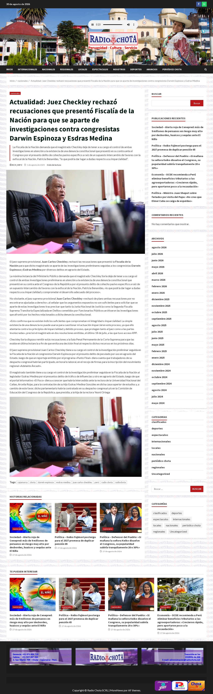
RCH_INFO (17, 165)
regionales (66, 69)
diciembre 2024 (160, 364)
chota (32, 482)
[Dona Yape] (163, 685)
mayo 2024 (158, 403)
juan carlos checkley (82, 482)
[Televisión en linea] (196, 685)
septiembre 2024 (161, 383)
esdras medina (63, 482)
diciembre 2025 (160, 299)
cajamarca (22, 482)
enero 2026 (158, 292)
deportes (136, 69)
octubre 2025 (159, 312)
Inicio (9, 69)
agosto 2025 (159, 325)
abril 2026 (157, 273)
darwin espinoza (46, 482)
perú (97, 482)
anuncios (152, 69)
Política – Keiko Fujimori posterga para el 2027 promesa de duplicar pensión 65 (76, 518)
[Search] (206, 69)
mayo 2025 (158, 344)
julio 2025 (157, 331)
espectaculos (100, 69)
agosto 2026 (159, 247)
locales (82, 69)
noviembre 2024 (161, 370)
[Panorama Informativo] (179, 685)
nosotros (119, 69)
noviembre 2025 (161, 305)
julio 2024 (157, 396)
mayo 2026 (158, 266)
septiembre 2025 (161, 318)
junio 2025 (157, 338)
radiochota (120, 482)
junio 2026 (157, 260)
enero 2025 (158, 357)
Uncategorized (161, 473)
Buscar (156, 93)
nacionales (48, 69)
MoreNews (116, 690)
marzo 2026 (158, 279)
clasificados (159, 421)
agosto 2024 (159, 390)
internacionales (27, 69)
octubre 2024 (159, 377)
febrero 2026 (159, 286)
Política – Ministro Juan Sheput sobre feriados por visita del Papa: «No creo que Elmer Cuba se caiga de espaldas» (177, 197)
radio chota (107, 482)
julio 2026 (157, 253)
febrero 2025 (159, 351)
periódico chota (172, 69)
